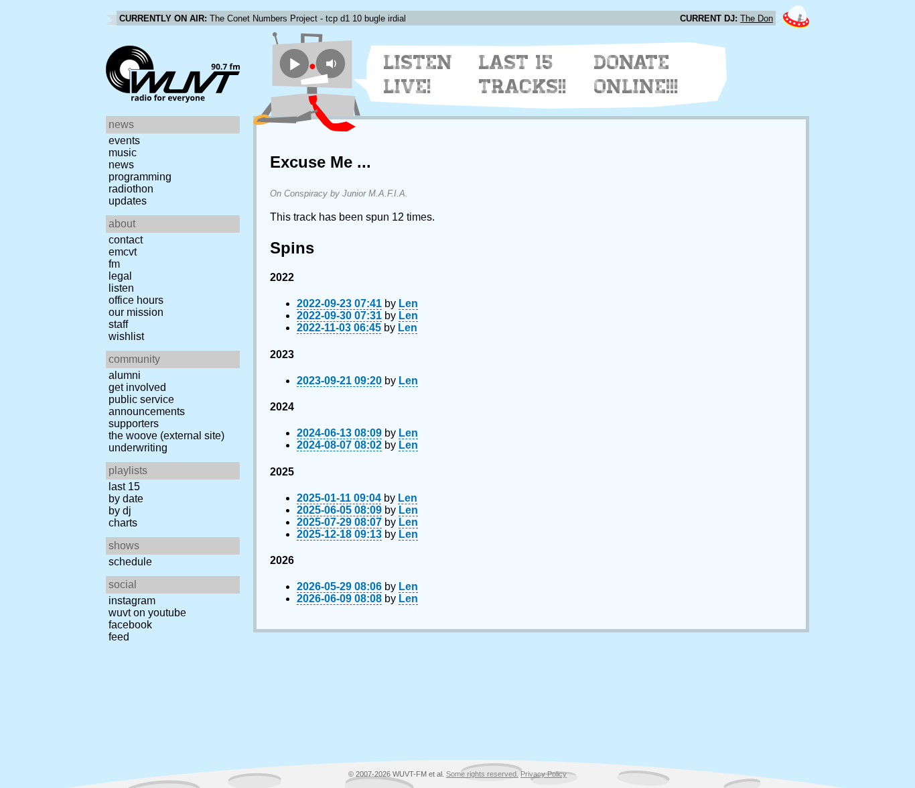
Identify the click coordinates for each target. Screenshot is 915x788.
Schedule (130, 561)
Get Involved (137, 387)
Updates (128, 201)
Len (408, 303)
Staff (118, 324)
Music (123, 152)
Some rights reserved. (482, 774)
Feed (119, 636)
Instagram (132, 600)
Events (124, 140)
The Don (756, 18)
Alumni (125, 375)
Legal (120, 276)
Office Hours (136, 300)
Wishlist (126, 336)
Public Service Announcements (147, 405)
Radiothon (131, 188)
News (121, 164)
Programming (140, 176)
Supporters (134, 423)
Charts (123, 522)
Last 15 (124, 486)
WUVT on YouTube (147, 612)
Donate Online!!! (636, 74)
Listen (121, 288)
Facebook (130, 624)
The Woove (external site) (166, 435)
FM (114, 264)
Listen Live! (418, 74)
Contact (126, 239)
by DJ (120, 510)
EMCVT (123, 252)
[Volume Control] (333, 63)
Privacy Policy (543, 774)
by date (126, 498)
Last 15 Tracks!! (523, 74)
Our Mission (136, 312)
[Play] (294, 63)
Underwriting (138, 447)
